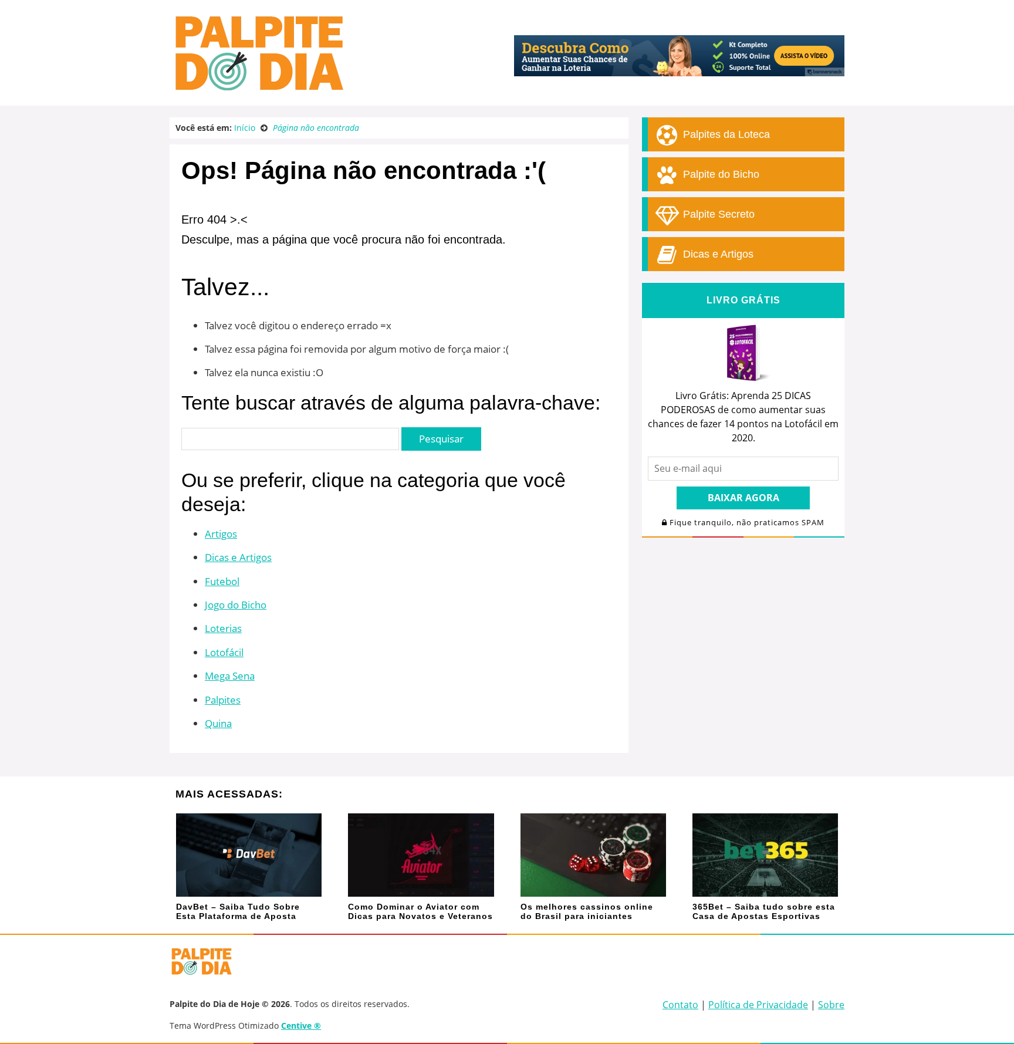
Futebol (222, 581)
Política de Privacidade (758, 1004)
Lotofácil (224, 652)
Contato (680, 1004)
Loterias (223, 628)
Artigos (221, 533)
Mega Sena (230, 676)
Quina (218, 723)
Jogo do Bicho (235, 604)
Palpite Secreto (717, 214)
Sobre (831, 1004)
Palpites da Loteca (725, 134)
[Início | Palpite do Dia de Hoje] (258, 88)
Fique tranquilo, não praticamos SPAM (745, 522)
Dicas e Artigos (238, 557)
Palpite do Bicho (719, 174)
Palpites (223, 700)
